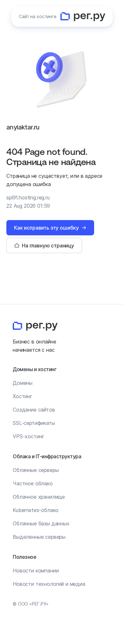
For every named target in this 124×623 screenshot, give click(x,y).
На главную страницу (48, 245)
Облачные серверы (36, 470)
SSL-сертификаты (34, 423)
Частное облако (33, 483)
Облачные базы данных (41, 523)
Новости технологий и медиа (49, 584)
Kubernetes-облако (36, 510)
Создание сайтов (34, 409)
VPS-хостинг (28, 436)
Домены (22, 383)
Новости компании (36, 570)
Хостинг (22, 396)
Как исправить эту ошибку (46, 228)
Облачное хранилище (39, 497)
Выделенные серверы (39, 537)
